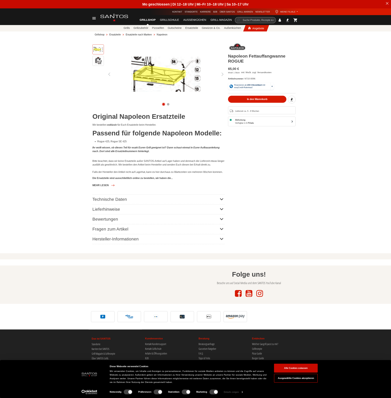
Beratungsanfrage (207, 344)
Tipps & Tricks (204, 358)
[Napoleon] (237, 47)
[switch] (158, 391)
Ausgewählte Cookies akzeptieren (296, 378)
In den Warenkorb (257, 99)
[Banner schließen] (387, 4)
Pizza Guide (257, 353)
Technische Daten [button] (109, 199)
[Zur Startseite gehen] (110, 18)
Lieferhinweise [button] (106, 209)
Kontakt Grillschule (153, 349)
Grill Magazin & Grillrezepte (103, 353)
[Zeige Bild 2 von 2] (168, 104)
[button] (103, 185)
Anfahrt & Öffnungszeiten (156, 353)
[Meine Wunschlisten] (287, 20)
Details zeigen (231, 392)
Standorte (191, 12)
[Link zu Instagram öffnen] (260, 297)
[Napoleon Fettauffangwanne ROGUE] (166, 74)
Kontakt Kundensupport (155, 344)
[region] (158, 74)
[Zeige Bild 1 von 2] (163, 104)
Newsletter (262, 12)
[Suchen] (238, 20)
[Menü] (94, 18)
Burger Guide (258, 358)
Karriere (205, 12)
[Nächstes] (222, 74)
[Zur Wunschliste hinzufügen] (292, 99)
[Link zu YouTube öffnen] (249, 297)
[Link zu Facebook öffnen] (238, 297)
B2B (215, 12)
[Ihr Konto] (280, 20)
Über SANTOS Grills (100, 358)
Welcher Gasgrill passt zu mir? (265, 344)
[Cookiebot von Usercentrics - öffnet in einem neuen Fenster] (89, 392)
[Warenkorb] (295, 20)
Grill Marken (245, 12)
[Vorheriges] (109, 74)
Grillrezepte (257, 349)
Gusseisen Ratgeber (207, 349)
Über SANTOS (227, 12)
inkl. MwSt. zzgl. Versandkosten (256, 72)
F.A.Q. (201, 353)
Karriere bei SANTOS (100, 349)
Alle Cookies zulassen (296, 368)
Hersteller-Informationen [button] (115, 239)
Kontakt (177, 12)
